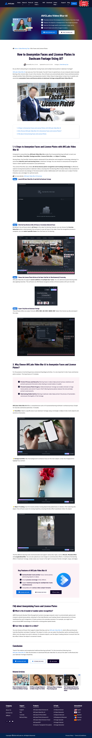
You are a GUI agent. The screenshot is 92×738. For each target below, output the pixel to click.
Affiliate (8, 715)
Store (74, 3)
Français (79, 717)
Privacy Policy (69, 735)
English (79, 709)
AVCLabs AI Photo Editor (39, 714)
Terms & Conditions (80, 735)
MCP (44, 2)
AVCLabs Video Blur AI (19, 72)
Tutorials (22, 714)
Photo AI (30, 2)
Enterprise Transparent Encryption (42, 725)
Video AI (24, 2)
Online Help (55, 3)
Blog (68, 2)
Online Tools (36, 3)
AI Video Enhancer (59, 709)
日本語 (78, 712)
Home (19, 2)
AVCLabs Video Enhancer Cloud (41, 720)
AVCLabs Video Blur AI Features (33, 176)
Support (63, 2)
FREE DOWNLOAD (50, 32)
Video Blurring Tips (24, 48)
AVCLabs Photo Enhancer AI (40, 717)
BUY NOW (56, 592)
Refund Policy (23, 717)
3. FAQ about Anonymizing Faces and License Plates (31, 134)
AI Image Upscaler (58, 720)
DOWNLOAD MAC (41, 592)
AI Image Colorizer (58, 722)
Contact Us (9, 712)
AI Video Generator (59, 712)
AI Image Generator (59, 725)
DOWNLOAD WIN (24, 592)
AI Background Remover (60, 717)
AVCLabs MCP (37, 722)
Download (49, 2)
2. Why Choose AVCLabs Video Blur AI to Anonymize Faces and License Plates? (39, 131)
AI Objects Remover (59, 714)
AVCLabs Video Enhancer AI (40, 709)
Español (79, 720)
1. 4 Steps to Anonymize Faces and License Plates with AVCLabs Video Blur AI (39, 128)
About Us (8, 710)
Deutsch (79, 714)
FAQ (21, 712)
